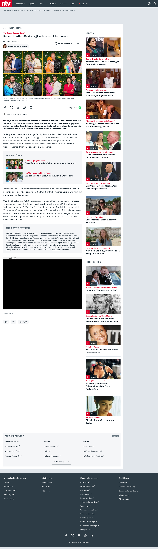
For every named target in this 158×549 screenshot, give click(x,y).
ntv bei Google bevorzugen (17, 114)
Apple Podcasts (64, 247)
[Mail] (18, 107)
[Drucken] (31, 107)
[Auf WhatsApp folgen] (79, 107)
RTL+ (42, 247)
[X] (11, 107)
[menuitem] (24, 4)
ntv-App (32, 247)
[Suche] (154, 3)
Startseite (7, 10)
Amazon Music (51, 247)
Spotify (8, 249)
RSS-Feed (56, 249)
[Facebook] (5, 107)
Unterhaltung (18, 10)
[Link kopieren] (24, 107)
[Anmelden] (149, 3)
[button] (42, 76)
